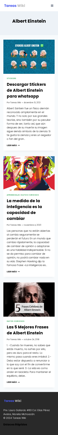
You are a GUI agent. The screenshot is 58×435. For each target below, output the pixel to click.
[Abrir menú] (52, 5)
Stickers (11, 78)
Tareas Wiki (15, 102)
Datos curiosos (30, 195)
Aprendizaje (13, 195)
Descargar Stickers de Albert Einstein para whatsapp (26, 90)
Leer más (13, 145)
